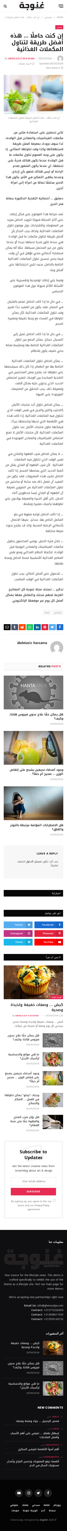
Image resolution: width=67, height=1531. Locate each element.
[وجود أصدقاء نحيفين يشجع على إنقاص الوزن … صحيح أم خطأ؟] (33, 748)
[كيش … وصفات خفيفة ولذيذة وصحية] (33, 982)
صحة (47, 612)
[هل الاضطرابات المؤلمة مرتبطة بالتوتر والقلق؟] (33, 803)
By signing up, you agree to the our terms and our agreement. (31, 1205)
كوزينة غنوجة (57, 997)
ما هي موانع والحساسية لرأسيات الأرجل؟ (23, 1056)
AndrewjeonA (51, 1457)
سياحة (52, 1510)
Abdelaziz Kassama (21, 58)
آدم (43, 1510)
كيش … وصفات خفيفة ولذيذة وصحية (37, 1007)
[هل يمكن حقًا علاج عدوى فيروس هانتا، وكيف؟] (33, 692)
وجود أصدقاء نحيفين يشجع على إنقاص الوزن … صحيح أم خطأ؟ (36, 772)
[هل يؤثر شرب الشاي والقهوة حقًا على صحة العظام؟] (53, 1122)
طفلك (25, 1505)
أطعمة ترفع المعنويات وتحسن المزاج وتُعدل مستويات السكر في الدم (33, 1463)
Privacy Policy (42, 1205)
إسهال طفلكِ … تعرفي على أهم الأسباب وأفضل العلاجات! (34, 1435)
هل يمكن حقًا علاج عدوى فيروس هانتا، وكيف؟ (36, 716)
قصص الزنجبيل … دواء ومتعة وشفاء (37, 1421)
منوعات (15, 1510)
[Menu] (60, 6)
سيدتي (59, 27)
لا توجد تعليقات (24, 63)
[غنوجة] (31, 6)
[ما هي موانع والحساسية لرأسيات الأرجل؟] (53, 1059)
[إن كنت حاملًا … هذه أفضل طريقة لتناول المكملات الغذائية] (33, 94)
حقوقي (14, 1505)
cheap (55, 1429)
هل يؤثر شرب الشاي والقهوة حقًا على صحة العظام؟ (24, 1121)
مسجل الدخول (34, 861)
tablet (55, 1417)
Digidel (44, 1519)
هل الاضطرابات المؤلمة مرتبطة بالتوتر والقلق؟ (36, 827)
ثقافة (47, 1505)
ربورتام (57, 1505)
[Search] (6, 6)
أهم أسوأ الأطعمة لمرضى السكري (38, 1449)
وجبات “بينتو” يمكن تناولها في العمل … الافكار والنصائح (22, 1099)
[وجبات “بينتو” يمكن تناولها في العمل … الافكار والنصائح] (53, 1100)
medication (52, 1445)
